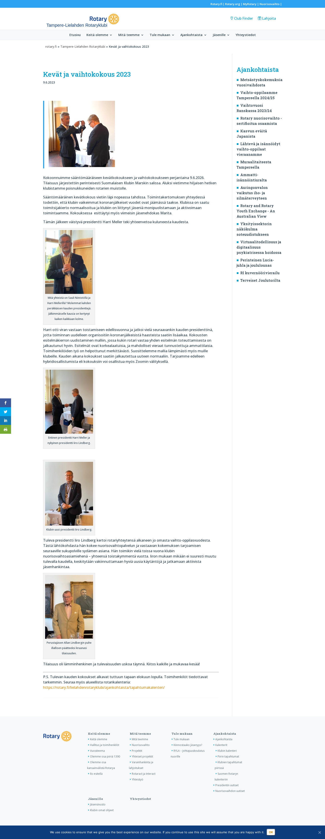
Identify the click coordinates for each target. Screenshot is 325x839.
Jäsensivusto (97, 804)
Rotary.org (232, 4)
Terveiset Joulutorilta (260, 280)
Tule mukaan (160, 35)
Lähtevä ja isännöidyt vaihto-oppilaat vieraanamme (258, 149)
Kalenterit (221, 745)
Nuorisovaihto (269, 4)
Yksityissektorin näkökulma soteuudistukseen (254, 229)
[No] (319, 832)
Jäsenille (219, 35)
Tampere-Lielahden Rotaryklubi (83, 46)
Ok (271, 832)
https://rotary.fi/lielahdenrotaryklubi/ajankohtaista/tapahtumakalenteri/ (104, 687)
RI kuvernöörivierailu (260, 272)
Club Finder (243, 18)
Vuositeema (97, 751)
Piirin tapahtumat (228, 756)
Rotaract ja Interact (143, 774)
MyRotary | (251, 4)
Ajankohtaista (191, 35)
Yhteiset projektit (142, 756)
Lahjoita (269, 18)
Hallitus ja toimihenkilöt (104, 745)
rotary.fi (51, 46)
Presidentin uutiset (227, 785)
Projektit (137, 751)
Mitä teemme (129, 35)
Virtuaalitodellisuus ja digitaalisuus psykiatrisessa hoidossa (259, 247)
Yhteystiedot (246, 35)
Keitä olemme (97, 35)
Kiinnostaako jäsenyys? (188, 745)
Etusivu (75, 35)
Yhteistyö (137, 779)
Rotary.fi (216, 4)
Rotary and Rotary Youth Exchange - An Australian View (256, 211)
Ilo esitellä (96, 774)
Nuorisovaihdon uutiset (230, 791)
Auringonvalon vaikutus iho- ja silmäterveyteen (252, 192)
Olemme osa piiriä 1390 (105, 756)
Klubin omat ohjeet (102, 810)
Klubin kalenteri (227, 751)
